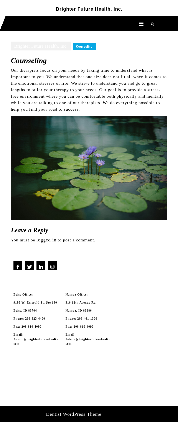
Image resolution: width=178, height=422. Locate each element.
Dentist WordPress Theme (73, 414)
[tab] (141, 24)
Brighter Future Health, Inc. (89, 9)
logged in (46, 240)
